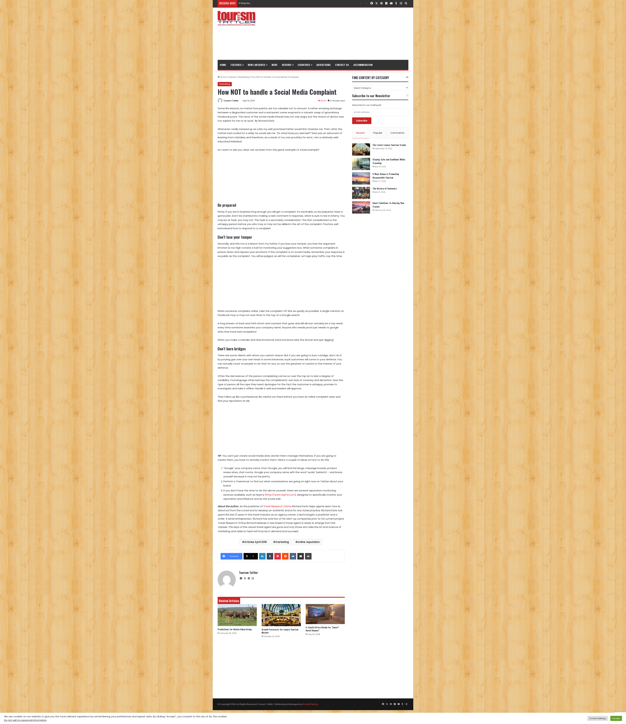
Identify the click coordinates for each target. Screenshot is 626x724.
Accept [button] (616, 718)
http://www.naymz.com (280, 494)
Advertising (323, 65)
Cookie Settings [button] (597, 718)
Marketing (243, 77)
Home (223, 65)
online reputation (309, 542)
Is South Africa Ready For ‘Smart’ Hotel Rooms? (322, 629)
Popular (377, 132)
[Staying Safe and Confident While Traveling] (361, 164)
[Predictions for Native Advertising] (237, 615)
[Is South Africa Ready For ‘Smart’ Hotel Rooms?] (325, 614)
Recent (360, 132)
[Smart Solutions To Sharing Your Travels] (361, 207)
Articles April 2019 (255, 542)
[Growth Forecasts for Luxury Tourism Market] (281, 615)
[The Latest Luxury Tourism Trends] (361, 149)
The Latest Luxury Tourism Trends (389, 145)
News (274, 65)
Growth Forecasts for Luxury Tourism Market (280, 631)
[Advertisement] (345, 34)
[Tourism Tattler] (236, 18)
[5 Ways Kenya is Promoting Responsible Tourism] (361, 178)
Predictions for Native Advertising (235, 629)
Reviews (286, 65)
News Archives (256, 65)
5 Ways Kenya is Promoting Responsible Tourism (386, 175)
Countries (304, 65)
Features (236, 65)
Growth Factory (310, 704)
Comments (397, 132)
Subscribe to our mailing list (366, 105)
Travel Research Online (277, 506)
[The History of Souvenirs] (361, 193)
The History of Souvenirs (251, 3)
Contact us (342, 65)
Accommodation (363, 65)
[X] (245, 578)
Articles (232, 77)
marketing (282, 542)
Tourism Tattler (231, 100)
